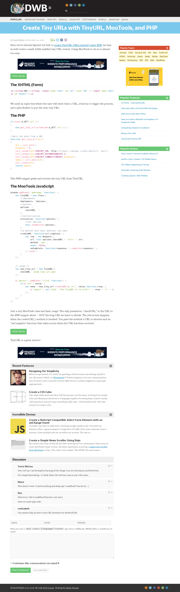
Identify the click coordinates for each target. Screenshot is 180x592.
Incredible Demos (23, 414)
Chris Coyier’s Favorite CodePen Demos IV (139, 153)
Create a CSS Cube (40, 392)
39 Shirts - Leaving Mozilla (133, 103)
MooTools (164, 56)
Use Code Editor (40, 570)
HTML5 (122, 56)
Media (147, 56)
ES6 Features (89, 19)
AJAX (131, 53)
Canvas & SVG (140, 53)
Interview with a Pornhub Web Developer (139, 108)
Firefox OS (163, 53)
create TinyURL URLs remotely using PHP (78, 45)
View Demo (18, 76)
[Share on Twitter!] (57, 39)
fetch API (51, 19)
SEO (146, 60)
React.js (63, 19)
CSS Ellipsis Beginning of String (135, 164)
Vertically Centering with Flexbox (135, 170)
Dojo (155, 53)
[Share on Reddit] (65, 39)
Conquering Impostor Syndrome (135, 127)
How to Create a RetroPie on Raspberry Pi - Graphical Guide (140, 121)
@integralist (58, 377)
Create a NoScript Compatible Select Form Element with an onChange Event (65, 421)
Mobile (155, 56)
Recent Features (23, 365)
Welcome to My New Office (133, 114)
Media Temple (72, 587)
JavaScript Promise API (131, 139)
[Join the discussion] (51, 39)
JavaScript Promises (34, 19)
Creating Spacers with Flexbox (134, 175)
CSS (149, 53)
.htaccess (123, 53)
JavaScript (114, 19)
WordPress (160, 60)
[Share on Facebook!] (61, 39)
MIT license (48, 587)
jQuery (125, 19)
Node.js (102, 19)
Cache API (74, 19)
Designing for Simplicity (44, 371)
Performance (132, 60)
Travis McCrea (25, 466)
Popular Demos (129, 149)
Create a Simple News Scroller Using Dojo (54, 440)
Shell (152, 60)
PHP (141, 60)
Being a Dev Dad (128, 133)
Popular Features (130, 98)
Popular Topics (127, 48)
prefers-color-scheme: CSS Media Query (139, 159)
